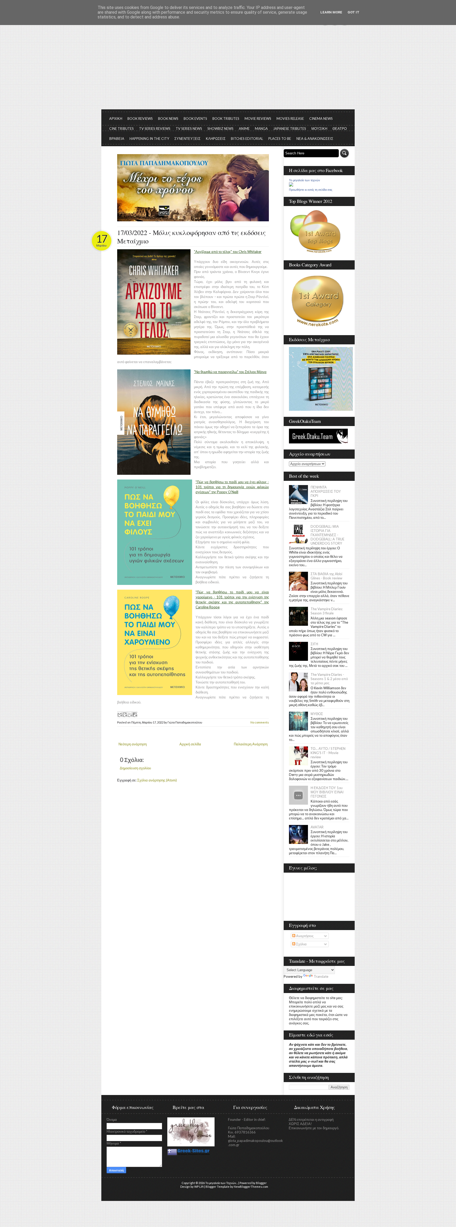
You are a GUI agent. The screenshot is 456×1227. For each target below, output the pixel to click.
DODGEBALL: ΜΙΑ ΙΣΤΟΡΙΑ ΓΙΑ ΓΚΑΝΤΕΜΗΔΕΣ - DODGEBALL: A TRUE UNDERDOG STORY (327, 534)
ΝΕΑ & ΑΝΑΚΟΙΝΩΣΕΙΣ (314, 138)
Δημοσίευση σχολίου (135, 768)
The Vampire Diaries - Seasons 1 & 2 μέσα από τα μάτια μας (329, 678)
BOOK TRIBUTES (225, 118)
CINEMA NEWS (321, 118)
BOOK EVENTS (195, 118)
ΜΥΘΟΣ (317, 714)
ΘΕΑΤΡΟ (339, 128)
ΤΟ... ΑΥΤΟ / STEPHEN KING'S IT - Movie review (328, 752)
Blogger (261, 1183)
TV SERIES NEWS (189, 128)
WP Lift (199, 1186)
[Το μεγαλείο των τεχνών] (291, 185)
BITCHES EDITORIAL (247, 138)
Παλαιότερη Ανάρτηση (251, 744)
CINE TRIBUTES (121, 128)
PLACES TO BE (279, 138)
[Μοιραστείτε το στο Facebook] (134, 714)
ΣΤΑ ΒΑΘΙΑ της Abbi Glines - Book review (326, 576)
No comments (259, 722)
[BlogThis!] (124, 714)
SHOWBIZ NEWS (220, 128)
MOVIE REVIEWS (258, 118)
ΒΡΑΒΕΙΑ (116, 138)
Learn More (331, 12)
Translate (321, 976)
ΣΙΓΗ (314, 644)
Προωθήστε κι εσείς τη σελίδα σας (310, 189)
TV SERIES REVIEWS (154, 128)
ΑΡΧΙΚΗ (115, 118)
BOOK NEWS (168, 118)
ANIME (244, 128)
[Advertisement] (228, 70)
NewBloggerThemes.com (251, 1186)
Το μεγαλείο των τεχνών (304, 180)
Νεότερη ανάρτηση (132, 744)
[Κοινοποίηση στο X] (129, 714)
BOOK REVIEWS (140, 118)
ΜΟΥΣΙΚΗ (319, 128)
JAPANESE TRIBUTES (289, 128)
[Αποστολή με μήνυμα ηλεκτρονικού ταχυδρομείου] (119, 714)
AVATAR (317, 827)
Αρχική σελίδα (190, 744)
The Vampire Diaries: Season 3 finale (327, 611)
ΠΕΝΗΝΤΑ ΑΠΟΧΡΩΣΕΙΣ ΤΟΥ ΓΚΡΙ (326, 491)
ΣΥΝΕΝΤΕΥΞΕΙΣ (187, 138)
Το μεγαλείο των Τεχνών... (221, 1183)
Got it (353, 12)
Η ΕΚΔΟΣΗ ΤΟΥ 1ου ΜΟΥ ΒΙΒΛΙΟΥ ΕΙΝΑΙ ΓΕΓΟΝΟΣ (327, 792)
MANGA (261, 128)
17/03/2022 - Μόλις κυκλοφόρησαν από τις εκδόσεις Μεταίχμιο (191, 236)
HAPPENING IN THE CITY (149, 138)
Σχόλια (301, 944)
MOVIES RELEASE (290, 118)
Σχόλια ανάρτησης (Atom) (157, 780)
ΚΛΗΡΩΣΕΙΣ (216, 138)
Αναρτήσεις (304, 936)
